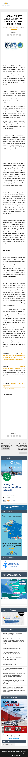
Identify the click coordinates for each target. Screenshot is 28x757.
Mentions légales (22, 753)
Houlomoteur (14, 29)
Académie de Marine (13, 27)
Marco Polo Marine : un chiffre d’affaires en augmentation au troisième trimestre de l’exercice (13, 682)
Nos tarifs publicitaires (12, 753)
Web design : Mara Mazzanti (8, 751)
